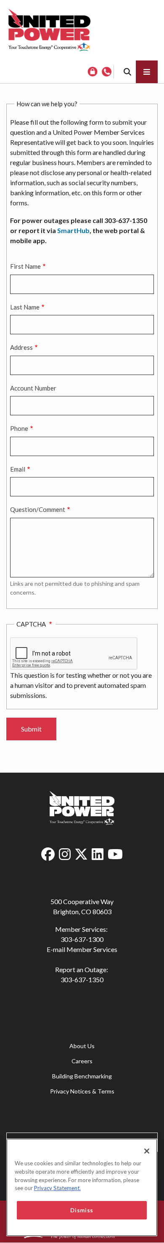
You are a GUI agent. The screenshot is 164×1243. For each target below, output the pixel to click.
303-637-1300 (82, 939)
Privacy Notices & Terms (82, 1091)
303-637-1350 (82, 979)
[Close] (147, 1151)
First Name (25, 266)
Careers (82, 1061)
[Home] (49, 30)
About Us (82, 1045)
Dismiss (81, 1210)
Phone (19, 428)
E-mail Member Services (82, 949)
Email (17, 469)
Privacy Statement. (57, 1188)
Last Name (25, 307)
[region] (81, 1187)
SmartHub (73, 230)
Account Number (33, 388)
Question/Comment (37, 509)
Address (21, 347)
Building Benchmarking (82, 1076)
